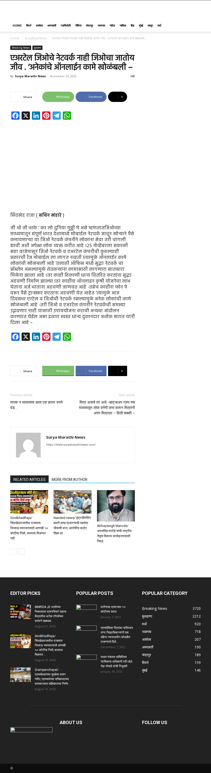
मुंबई (141, 25)
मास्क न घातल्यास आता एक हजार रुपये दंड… (36, 405)
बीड (132, 25)
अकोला (39, 25)
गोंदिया (78, 25)
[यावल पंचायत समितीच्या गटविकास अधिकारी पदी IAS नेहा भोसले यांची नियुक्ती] (86, 662)
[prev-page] (13, 551)
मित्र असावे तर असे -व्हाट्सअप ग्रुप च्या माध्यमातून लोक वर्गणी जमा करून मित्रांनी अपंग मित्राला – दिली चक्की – (107, 407)
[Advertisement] (72, 162)
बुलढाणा (37, 47)
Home (17, 25)
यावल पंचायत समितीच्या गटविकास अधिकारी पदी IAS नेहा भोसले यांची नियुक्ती (116, 661)
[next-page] (22, 551)
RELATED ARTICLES (29, 479)
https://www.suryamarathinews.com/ (71, 444)
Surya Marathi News (30, 76)
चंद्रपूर (89, 25)
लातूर (150, 25)
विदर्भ (28, 25)
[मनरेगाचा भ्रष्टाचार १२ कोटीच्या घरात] (86, 612)
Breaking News (36, 38)
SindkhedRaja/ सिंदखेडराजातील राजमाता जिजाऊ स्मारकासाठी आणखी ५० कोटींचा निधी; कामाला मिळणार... (50, 645)
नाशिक (123, 25)
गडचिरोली (66, 25)
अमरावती (51, 25)
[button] (194, 25)
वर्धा (159, 25)
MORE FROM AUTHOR (69, 479)
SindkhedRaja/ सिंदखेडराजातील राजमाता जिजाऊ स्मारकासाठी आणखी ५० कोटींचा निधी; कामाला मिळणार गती (29, 528)
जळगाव (101, 25)
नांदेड (112, 25)
